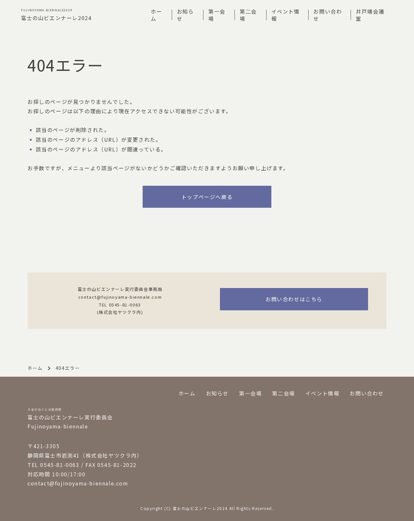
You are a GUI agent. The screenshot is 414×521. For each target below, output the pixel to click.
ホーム (156, 14)
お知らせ (185, 14)
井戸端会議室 (370, 14)
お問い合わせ (327, 14)
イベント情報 (285, 14)
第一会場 (216, 14)
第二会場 (248, 14)
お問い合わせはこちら (294, 299)
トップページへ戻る (207, 197)
